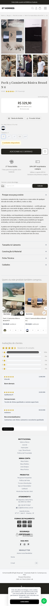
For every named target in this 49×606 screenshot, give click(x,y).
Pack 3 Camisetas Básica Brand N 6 (34, 16)
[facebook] (20, 544)
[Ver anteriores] (3, 308)
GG (20, 136)
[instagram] (24, 544)
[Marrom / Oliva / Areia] (5, 330)
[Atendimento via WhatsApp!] (44, 601)
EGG (25, 136)
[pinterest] (28, 544)
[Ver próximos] (45, 308)
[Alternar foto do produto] (21, 313)
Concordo (24, 602)
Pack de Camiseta (17, 16)
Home (3, 16)
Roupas (9, 16)
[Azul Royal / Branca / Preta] (27, 330)
